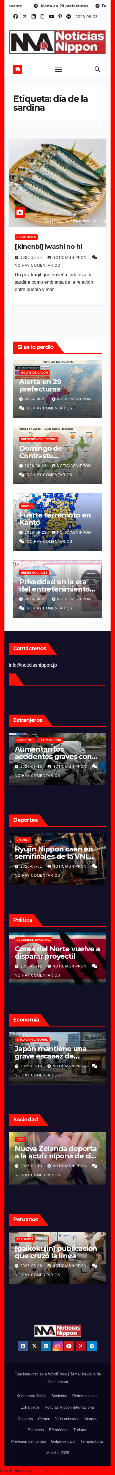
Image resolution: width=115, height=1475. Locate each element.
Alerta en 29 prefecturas (40, 385)
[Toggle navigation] (58, 69)
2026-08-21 (31, 1066)
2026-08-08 (31, 866)
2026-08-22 (36, 599)
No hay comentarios (37, 265)
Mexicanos (25, 740)
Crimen (22, 1139)
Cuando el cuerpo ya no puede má (55, 853)
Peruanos (25, 1239)
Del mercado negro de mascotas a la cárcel (54, 753)
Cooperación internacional (61, 939)
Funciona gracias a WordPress (41, 1374)
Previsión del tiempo (39, 439)
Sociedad (59, 1396)
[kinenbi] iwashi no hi (48, 247)
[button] (97, 69)
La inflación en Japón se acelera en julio (56, 1052)
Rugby (53, 839)
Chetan (39, 1470)
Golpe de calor (34, 372)
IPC (19, 1039)
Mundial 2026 (57, 1453)
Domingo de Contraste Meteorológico (44, 455)
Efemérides (26, 236)
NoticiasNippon (70, 258)
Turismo (80, 1430)
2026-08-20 (31, 767)
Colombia (24, 939)
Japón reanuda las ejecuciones (46, 1152)
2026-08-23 (36, 399)
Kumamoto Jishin (31, 1396)
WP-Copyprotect (63, 1470)
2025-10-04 (31, 258)
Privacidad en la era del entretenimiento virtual (54, 589)
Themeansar (57, 1382)
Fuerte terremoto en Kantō (55, 519)
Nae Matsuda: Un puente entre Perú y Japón (50, 1255)
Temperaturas (92, 1441)
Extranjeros (30, 1407)
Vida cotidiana (67, 1419)
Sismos (27, 506)
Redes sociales (34, 572)
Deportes (25, 1419)
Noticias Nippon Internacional (70, 1407)
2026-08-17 (31, 966)
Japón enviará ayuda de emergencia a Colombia (56, 952)
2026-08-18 (31, 1266)
